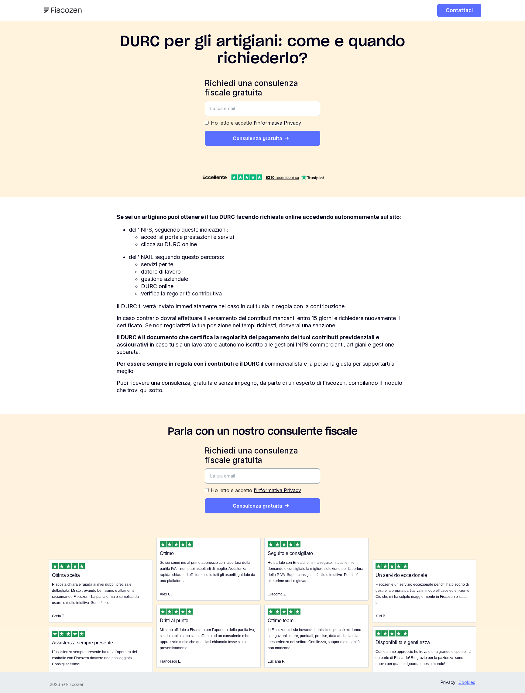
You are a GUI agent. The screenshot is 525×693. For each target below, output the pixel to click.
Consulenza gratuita (257, 138)
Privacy (448, 682)
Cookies (466, 682)
